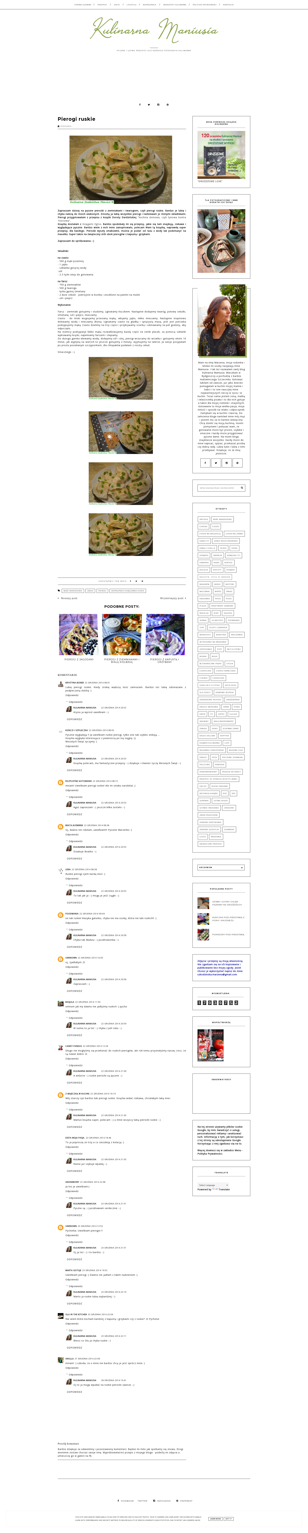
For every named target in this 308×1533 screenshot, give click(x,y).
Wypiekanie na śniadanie (213, 642)
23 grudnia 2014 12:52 (90, 1226)
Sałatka (228, 613)
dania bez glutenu (210, 685)
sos (233, 793)
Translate (224, 1189)
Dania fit (204, 541)
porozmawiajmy (208, 772)
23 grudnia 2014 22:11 (113, 1336)
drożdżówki (233, 700)
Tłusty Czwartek (218, 627)
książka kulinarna (210, 743)
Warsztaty (205, 635)
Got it (229, 1519)
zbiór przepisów (209, 815)
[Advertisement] (154, 78)
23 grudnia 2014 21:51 (113, 1203)
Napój (218, 591)
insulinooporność (224, 721)
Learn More (215, 1519)
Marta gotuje (73, 1270)
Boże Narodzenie (73, 591)
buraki (203, 656)
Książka (231, 570)
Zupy (219, 649)
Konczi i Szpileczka (76, 730)
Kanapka (204, 563)
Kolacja (204, 570)
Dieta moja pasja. (75, 1137)
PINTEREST (186, 1501)
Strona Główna (82, 5)
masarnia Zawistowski (212, 750)
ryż (225, 793)
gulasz (233, 714)
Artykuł (204, 519)
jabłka (203, 728)
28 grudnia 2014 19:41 (113, 1380)
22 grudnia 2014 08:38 (96, 825)
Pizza (229, 599)
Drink (234, 548)
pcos (214, 757)
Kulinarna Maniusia (84, 707)
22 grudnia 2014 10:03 (90, 957)
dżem (202, 714)
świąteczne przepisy (211, 844)
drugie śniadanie (209, 707)
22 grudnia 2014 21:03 (113, 1115)
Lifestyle (132, 5)
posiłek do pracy (231, 772)
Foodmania (72, 913)
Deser (223, 548)
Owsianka (205, 599)
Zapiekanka (206, 649)
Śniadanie (216, 837)
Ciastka (203, 526)
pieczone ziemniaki (232, 757)
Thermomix (234, 620)
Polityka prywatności (205, 5)
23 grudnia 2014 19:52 (94, 1270)
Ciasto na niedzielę (210, 534)
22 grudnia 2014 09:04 (92, 913)
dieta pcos (230, 685)
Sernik (203, 620)
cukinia (204, 678)
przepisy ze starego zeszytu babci (218, 779)
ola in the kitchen (76, 1314)
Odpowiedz (72, 695)
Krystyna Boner (74, 682)
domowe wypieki (225, 692)
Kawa (216, 563)
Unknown (71, 957)
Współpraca (149, 5)
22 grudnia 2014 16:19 (103, 1093)
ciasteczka (205, 671)
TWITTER (142, 1501)
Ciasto (215, 526)
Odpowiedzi (76, 701)
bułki (215, 656)
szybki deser (221, 801)
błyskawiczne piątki (211, 664)
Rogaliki (204, 613)
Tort (202, 627)
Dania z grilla (207, 548)
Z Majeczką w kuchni (77, 1093)
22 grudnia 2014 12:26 (95, 1046)
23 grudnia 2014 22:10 (113, 1292)
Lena (68, 869)
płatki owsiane (220, 786)
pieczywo (205, 765)
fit (211, 714)
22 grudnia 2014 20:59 (113, 1023)
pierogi (102, 591)
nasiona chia (236, 750)
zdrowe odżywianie (211, 822)
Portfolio (228, 5)
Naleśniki (205, 591)
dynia (237, 707)
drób (226, 707)
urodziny (229, 808)
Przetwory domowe (222, 606)
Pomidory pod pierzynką (228, 934)
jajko (215, 728)
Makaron (204, 584)
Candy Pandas (73, 1046)
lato (227, 743)
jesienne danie (231, 728)
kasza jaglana (207, 736)
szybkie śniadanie (209, 808)
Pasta (218, 599)
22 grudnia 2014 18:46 (98, 1137)
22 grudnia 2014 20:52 (113, 707)
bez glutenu (234, 649)
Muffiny (230, 584)
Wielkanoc (237, 635)
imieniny (204, 721)
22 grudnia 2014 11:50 (87, 1002)
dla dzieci (205, 692)
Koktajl (228, 563)
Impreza (217, 555)
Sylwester (217, 620)
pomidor (219, 765)
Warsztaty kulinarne (175, 5)
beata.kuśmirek (74, 825)
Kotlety (217, 570)
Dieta (117, 5)
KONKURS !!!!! (233, 555)
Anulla (69, 1358)
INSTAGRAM (164, 1501)
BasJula (69, 1002)
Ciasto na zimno (234, 534)
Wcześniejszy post (172, 598)
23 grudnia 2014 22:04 (100, 1314)
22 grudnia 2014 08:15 (105, 781)
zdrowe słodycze (209, 829)
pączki (203, 786)
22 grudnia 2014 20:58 (113, 935)
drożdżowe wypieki (210, 700)
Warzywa (221, 635)
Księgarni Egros (91, 224)
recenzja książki (209, 793)
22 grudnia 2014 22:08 (92, 1182)
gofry (221, 714)
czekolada (218, 678)
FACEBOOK (127, 1501)
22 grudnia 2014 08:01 (97, 682)
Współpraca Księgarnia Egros (127, 591)
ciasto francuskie (226, 671)
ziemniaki (229, 829)
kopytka (224, 736)
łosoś (203, 837)
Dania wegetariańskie (226, 541)
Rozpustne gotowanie (78, 781)
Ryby (216, 613)
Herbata (204, 555)
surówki (204, 801)
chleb (230, 664)
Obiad (90, 591)
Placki (203, 606)
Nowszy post (68, 598)
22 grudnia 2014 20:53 (113, 758)
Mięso (217, 584)
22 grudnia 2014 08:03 (101, 730)
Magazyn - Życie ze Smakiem (215, 577)
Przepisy (102, 5)
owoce (203, 757)
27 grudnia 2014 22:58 (87, 1358)
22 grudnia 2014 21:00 (113, 1071)
